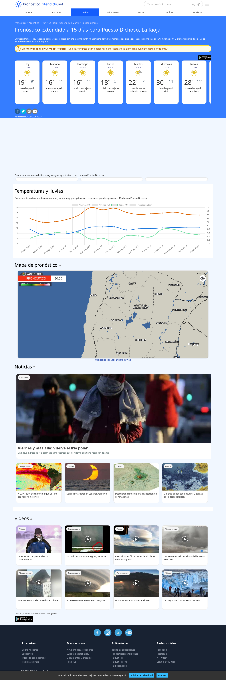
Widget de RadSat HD (78, 653)
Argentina (34, 22)
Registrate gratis (30, 661)
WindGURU (113, 12)
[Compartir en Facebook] (17, 111)
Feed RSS (71, 661)
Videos (22, 518)
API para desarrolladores (80, 649)
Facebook (162, 649)
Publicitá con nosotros (34, 657)
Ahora (28, 12)
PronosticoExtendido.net (125, 653)
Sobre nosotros (30, 649)
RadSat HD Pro (119, 661)
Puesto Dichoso (90, 22)
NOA (44, 22)
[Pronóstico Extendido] (39, 4)
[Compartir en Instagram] (29, 111)
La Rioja (53, 22)
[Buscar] (193, 4)
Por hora (56, 12)
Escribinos (27, 653)
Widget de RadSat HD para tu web (113, 359)
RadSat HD (117, 657)
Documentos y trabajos (79, 657)
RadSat (141, 12)
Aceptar (162, 675)
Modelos (197, 12)
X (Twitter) (162, 657)
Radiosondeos (119, 665)
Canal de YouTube (166, 661)
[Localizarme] (198, 4)
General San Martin (69, 22)
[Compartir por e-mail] (35, 111)
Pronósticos (20, 22)
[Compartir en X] (23, 111)
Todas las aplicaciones (123, 649)
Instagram (162, 653)
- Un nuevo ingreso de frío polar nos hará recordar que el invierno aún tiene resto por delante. (95, 48)
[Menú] (207, 4)
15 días (85, 12)
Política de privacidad (142, 675)
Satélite (169, 12)
